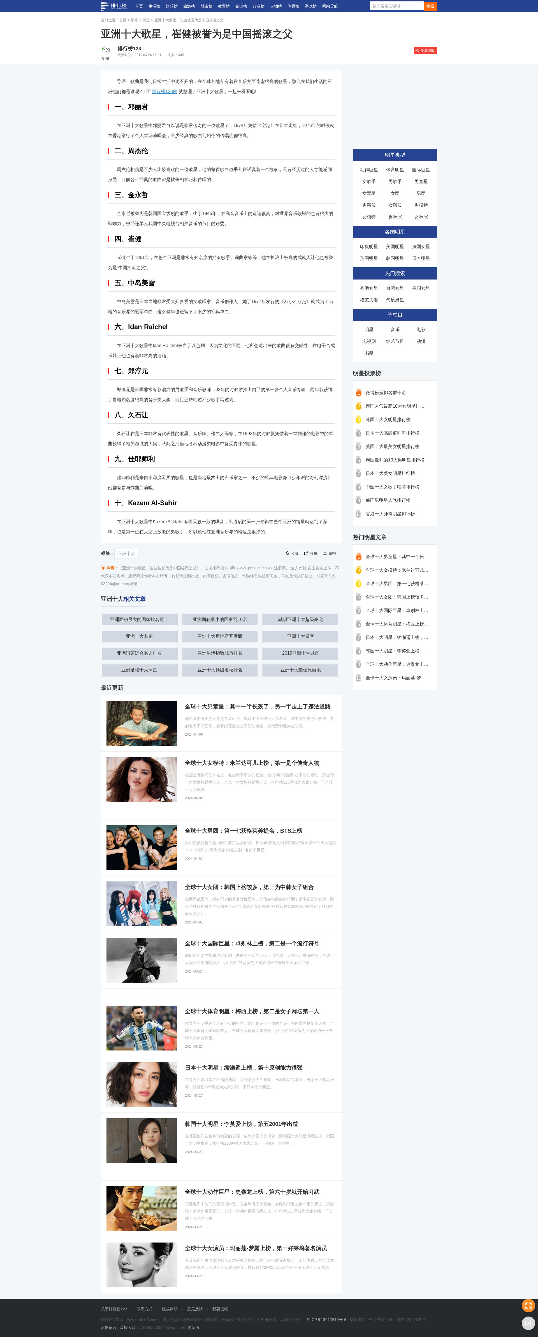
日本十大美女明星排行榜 (390, 473)
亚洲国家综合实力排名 (139, 653)
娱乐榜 (172, 6)
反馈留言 (109, 1327)
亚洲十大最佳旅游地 (300, 670)
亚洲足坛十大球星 (139, 670)
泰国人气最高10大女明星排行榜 (397, 406)
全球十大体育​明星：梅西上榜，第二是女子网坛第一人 (419, 624)
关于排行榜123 (114, 1309)
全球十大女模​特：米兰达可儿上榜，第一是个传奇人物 (419, 570)
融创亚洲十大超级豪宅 (300, 619)
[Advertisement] (395, 105)
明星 (146, 20)
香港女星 (369, 288)
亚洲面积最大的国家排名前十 (139, 619)
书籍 (369, 353)
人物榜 (276, 6)
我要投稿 (220, 1309)
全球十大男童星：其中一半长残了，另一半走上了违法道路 (424, 556)
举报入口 (128, 1327)
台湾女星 (395, 288)
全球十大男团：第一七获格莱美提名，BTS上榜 (413, 583)
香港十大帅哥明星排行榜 (390, 513)
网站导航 (330, 6)
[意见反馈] (528, 1323)
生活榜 (154, 6)
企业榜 (241, 6)
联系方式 (144, 1309)
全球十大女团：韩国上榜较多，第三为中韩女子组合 (417, 597)
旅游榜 (189, 6)
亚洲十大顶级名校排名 (220, 670)
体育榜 (293, 6)
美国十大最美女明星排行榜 (392, 446)
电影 (421, 329)
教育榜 (224, 6)
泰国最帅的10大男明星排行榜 (395, 460)
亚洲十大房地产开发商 (220, 636)
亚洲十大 (126, 553)
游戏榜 (311, 6)
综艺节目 (395, 341)
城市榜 (206, 6)
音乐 (395, 329)
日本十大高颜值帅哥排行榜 (392, 433)
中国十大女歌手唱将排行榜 (392, 486)
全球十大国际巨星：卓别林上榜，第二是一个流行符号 (419, 610)
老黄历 (193, 1327)
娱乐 (134, 20)
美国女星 (421, 288)
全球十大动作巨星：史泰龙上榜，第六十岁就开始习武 (419, 664)
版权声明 (170, 1309)
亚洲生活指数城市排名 (220, 653)
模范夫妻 (369, 299)
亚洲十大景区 (300, 636)
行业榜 (259, 6)
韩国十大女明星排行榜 (388, 419)
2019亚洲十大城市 (300, 653)
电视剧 (369, 341)
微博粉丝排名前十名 (386, 392)
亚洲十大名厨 (139, 636)
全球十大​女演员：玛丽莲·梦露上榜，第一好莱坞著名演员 (422, 677)
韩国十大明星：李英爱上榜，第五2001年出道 (411, 650)
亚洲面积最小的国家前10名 (220, 619)
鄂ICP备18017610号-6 (326, 1319)
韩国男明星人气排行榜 (388, 500)
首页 (139, 6)
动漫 (421, 341)
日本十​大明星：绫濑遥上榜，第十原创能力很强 (413, 637)
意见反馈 (195, 1309)
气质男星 (395, 299)
